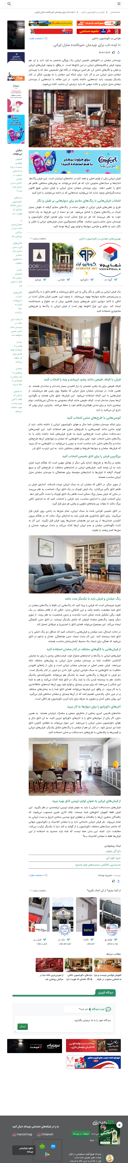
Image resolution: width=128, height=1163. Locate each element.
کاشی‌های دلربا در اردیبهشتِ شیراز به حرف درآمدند (17, 303)
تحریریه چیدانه (105, 875)
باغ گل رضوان (113, 851)
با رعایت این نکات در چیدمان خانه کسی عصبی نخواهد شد (16, 327)
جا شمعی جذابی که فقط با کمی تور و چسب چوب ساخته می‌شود (16, 401)
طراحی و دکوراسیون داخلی (106, 39)
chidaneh (46, 1134)
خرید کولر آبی (113, 858)
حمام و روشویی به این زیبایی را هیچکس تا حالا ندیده (16, 377)
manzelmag (24, 1134)
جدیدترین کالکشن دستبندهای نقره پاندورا (98, 865)
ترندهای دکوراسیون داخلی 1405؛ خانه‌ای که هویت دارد (16, 206)
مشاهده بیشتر (39, 239)
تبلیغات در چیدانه (81, 1134)
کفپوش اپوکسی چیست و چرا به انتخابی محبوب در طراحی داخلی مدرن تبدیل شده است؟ (16, 175)
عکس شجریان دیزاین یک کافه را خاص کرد (16, 278)
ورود (92, 1140)
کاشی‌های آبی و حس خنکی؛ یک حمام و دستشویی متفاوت (17, 253)
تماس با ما (96, 1134)
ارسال (23, 1026)
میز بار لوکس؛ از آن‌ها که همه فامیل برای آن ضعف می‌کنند (16, 352)
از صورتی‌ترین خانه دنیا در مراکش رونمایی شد (16, 228)
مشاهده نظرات (35, 39)
